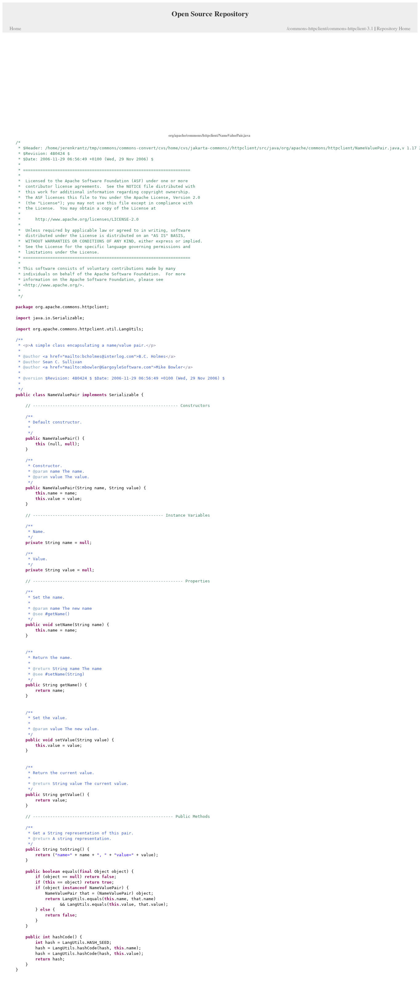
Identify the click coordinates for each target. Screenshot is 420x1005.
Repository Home (393, 28)
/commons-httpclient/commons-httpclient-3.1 (330, 28)
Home (15, 28)
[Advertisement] (210, 82)
